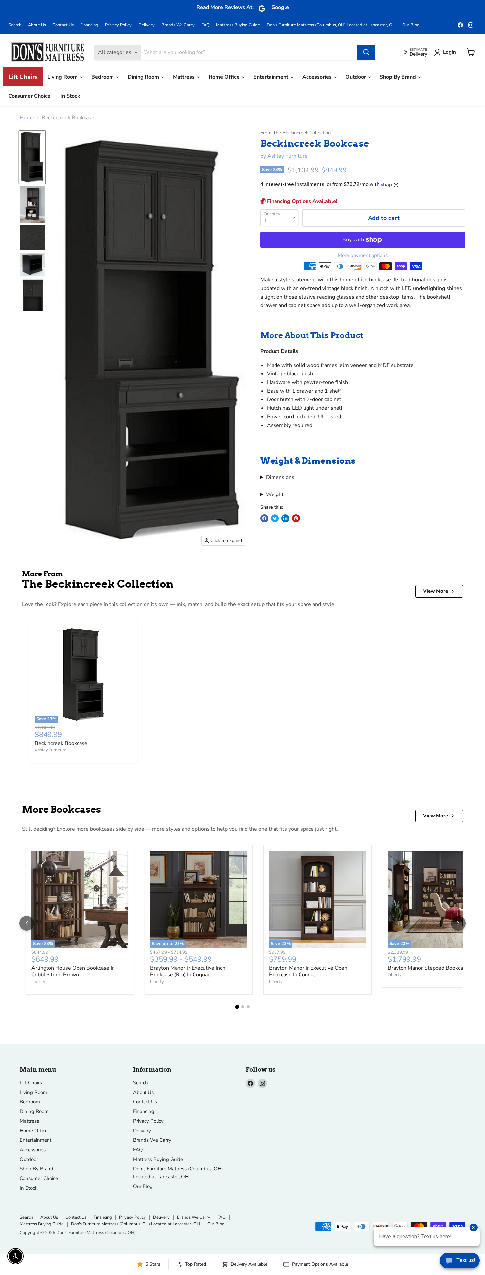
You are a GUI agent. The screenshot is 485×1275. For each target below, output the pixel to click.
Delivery (146, 25)
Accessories (317, 76)
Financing (89, 25)
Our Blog (411, 25)
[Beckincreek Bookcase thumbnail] (32, 157)
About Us (37, 25)
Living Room (63, 76)
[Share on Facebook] (264, 518)
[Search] (366, 52)
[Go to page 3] (248, 1006)
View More (435, 591)
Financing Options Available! (301, 201)
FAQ (205, 25)
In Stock (70, 96)
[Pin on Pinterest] (296, 518)
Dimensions (280, 477)
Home (27, 118)
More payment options (363, 255)
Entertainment (271, 76)
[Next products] (458, 923)
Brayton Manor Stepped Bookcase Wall (434, 968)
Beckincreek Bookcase (61, 743)
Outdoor (356, 76)
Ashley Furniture (287, 156)
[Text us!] (460, 1262)
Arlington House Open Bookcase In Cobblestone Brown (73, 971)
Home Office (225, 76)
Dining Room (144, 76)
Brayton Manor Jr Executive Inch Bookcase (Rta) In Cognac (187, 971)
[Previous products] (26, 923)
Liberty (38, 982)
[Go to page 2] (242, 1006)
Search (14, 25)
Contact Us (63, 25)
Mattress (184, 76)
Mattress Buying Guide (238, 25)
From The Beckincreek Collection (295, 133)
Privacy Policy (118, 25)
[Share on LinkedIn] (285, 518)
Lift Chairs (23, 77)
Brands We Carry (178, 25)
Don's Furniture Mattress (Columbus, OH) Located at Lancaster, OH (331, 25)
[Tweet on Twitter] (275, 518)
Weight (275, 494)
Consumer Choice (29, 96)
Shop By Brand (398, 76)
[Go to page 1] (237, 1007)
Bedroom (103, 76)
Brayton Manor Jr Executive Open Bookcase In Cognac (308, 971)
